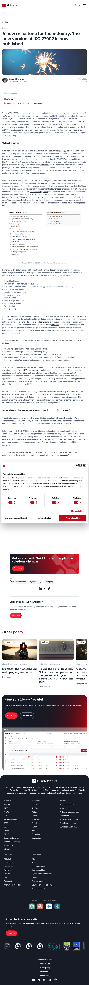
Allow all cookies (72, 518)
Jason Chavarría (16, 79)
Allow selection (44, 518)
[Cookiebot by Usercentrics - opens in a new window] (76, 465)
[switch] (33, 502)
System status (44, 972)
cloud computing (42, 322)
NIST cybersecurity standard (34, 370)
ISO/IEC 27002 (12, 113)
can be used (51, 421)
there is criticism (37, 400)
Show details (76, 511)
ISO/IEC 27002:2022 (51, 452)
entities (58, 189)
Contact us (63, 455)
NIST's (9, 162)
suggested (77, 378)
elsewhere (44, 165)
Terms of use (44, 964)
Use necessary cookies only (16, 518)
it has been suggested (39, 192)
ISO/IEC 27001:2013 (30, 452)
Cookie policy (44, 976)
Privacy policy (44, 968)
